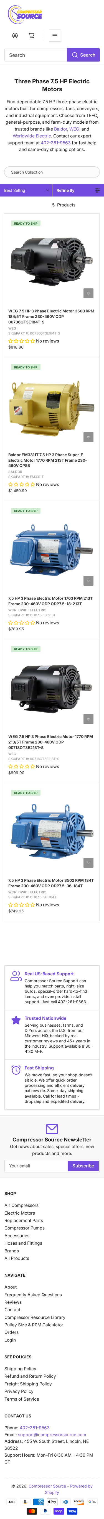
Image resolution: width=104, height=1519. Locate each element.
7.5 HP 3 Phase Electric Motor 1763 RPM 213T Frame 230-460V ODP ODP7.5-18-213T (50, 601)
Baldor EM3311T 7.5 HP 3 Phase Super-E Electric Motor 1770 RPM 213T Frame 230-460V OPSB (47, 460)
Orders (11, 1332)
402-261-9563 (56, 142)
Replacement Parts (23, 1220)
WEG (74, 129)
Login (10, 1340)
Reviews (13, 1302)
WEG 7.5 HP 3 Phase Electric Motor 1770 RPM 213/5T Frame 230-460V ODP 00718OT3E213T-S (50, 742)
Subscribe (83, 1166)
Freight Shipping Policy (28, 1384)
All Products (16, 1258)
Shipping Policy (20, 1368)
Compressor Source (47, 1486)
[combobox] (52, 55)
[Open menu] (55, 36)
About (10, 1287)
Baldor (60, 129)
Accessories (16, 1235)
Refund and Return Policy (30, 1376)
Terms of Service (21, 1399)
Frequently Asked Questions (33, 1294)
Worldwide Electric (32, 136)
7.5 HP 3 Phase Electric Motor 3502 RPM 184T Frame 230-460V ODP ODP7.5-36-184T (51, 883)
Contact (12, 1309)
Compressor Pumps (24, 1228)
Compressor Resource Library (34, 1317)
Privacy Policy (19, 1391)
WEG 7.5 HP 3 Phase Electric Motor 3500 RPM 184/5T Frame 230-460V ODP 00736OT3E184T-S (51, 316)
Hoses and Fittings (23, 1243)
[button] (22, 341)
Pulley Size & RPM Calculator (33, 1324)
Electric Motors (19, 1213)
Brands (11, 1251)
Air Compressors (21, 1205)
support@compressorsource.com (52, 1434)
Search (87, 55)
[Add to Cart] (88, 293)
